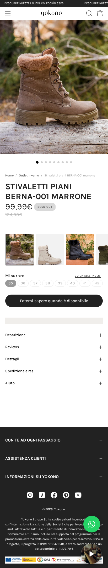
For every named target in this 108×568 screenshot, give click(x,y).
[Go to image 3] (46, 162)
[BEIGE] (50, 249)
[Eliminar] (100, 540)
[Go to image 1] (37, 162)
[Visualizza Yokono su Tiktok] (42, 495)
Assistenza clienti (25, 458)
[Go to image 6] (58, 162)
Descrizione (15, 335)
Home (9, 175)
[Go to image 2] (42, 162)
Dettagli (12, 359)
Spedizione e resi (20, 371)
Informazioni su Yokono (32, 476)
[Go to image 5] (54, 162)
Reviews (12, 347)
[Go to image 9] (71, 162)
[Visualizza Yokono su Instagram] (30, 495)
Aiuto (10, 383)
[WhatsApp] (91, 524)
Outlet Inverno (29, 175)
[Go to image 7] (63, 162)
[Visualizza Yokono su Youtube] (78, 495)
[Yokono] (51, 12)
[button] (88, 13)
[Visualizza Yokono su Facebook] (54, 495)
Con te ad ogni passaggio (33, 440)
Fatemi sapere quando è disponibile (54, 300)
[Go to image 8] (67, 162)
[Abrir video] (91, 554)
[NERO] (80, 249)
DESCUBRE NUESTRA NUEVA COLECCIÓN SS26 (33, 3)
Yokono (59, 509)
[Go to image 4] (50, 162)
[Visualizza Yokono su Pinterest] (66, 495)
